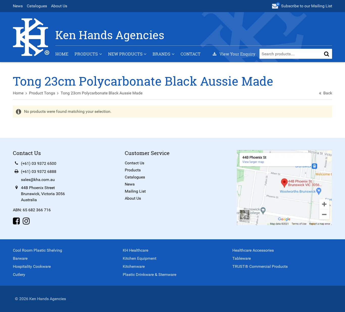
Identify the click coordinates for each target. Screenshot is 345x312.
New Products (125, 54)
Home (61, 54)
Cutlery (19, 274)
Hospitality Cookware (32, 266)
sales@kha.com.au (38, 179)
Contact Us (134, 163)
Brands (161, 54)
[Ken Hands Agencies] (31, 36)
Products (86, 54)
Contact (191, 54)
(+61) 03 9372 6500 (38, 163)
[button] (326, 54)
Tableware (241, 258)
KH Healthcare (135, 250)
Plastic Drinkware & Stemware (149, 274)
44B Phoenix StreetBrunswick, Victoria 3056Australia (43, 193)
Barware (20, 258)
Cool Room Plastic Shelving (37, 250)
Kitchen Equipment (139, 258)
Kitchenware (134, 266)
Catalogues (37, 6)
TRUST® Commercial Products (260, 266)
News (18, 6)
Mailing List (135, 191)
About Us (59, 6)
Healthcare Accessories (253, 250)
